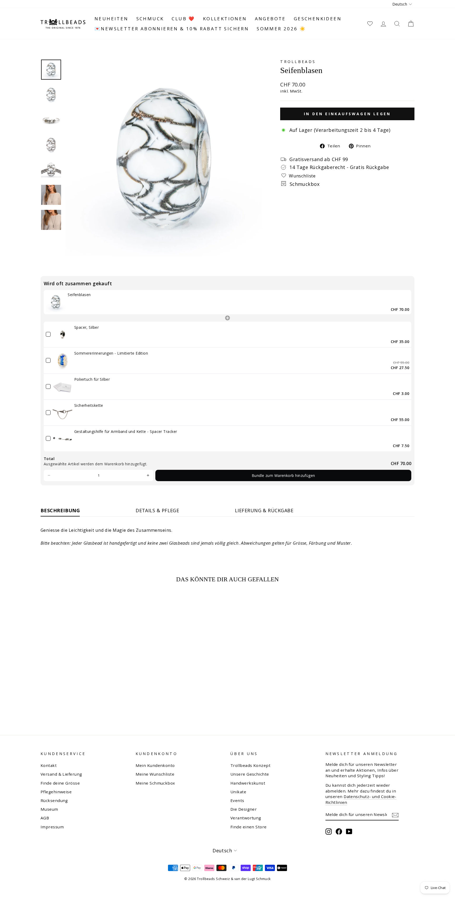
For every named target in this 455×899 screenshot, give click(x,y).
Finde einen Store (248, 826)
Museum (49, 809)
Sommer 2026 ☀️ (281, 29)
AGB (45, 817)
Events (237, 800)
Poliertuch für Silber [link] (92, 379)
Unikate (238, 791)
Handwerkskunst (247, 783)
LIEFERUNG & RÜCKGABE (264, 510)
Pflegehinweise (56, 791)
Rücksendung (54, 800)
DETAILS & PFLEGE (157, 510)
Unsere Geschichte (249, 774)
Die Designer (243, 809)
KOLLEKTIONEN (225, 19)
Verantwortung (245, 817)
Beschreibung (60, 510)
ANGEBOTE (270, 19)
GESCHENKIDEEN (318, 19)
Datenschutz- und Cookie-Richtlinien (361, 799)
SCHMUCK (150, 19)
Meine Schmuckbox (155, 783)
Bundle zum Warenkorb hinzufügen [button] (283, 475)
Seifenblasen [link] (79, 294)
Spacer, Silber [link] (86, 327)
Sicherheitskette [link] (88, 405)
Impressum (52, 826)
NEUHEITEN (111, 19)
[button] (49, 475)
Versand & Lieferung (61, 774)
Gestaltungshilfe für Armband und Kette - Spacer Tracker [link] (125, 431)
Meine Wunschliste (155, 774)
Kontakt (49, 765)
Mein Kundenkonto (155, 765)
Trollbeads (298, 61)
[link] (56, 302)
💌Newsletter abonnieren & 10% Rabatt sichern (172, 29)
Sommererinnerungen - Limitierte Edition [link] (111, 353)
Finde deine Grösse (60, 783)
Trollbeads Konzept (250, 765)
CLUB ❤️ (183, 19)
